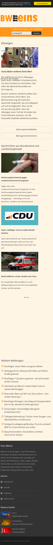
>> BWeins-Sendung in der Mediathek (26, 29)
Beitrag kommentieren (26, 135)
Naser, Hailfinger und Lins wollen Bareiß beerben (18, 231)
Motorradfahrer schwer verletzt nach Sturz (19, 276)
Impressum (8, 482)
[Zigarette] (19, 163)
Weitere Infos (27, 5)
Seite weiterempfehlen (26, 129)
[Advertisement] (26, 325)
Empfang (7, 493)
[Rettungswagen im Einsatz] (19, 262)
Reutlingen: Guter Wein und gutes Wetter (23, 366)
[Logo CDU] (19, 216)
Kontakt (7, 487)
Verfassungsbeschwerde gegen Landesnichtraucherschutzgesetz (15, 179)
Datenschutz (9, 499)
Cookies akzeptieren (42, 3)
